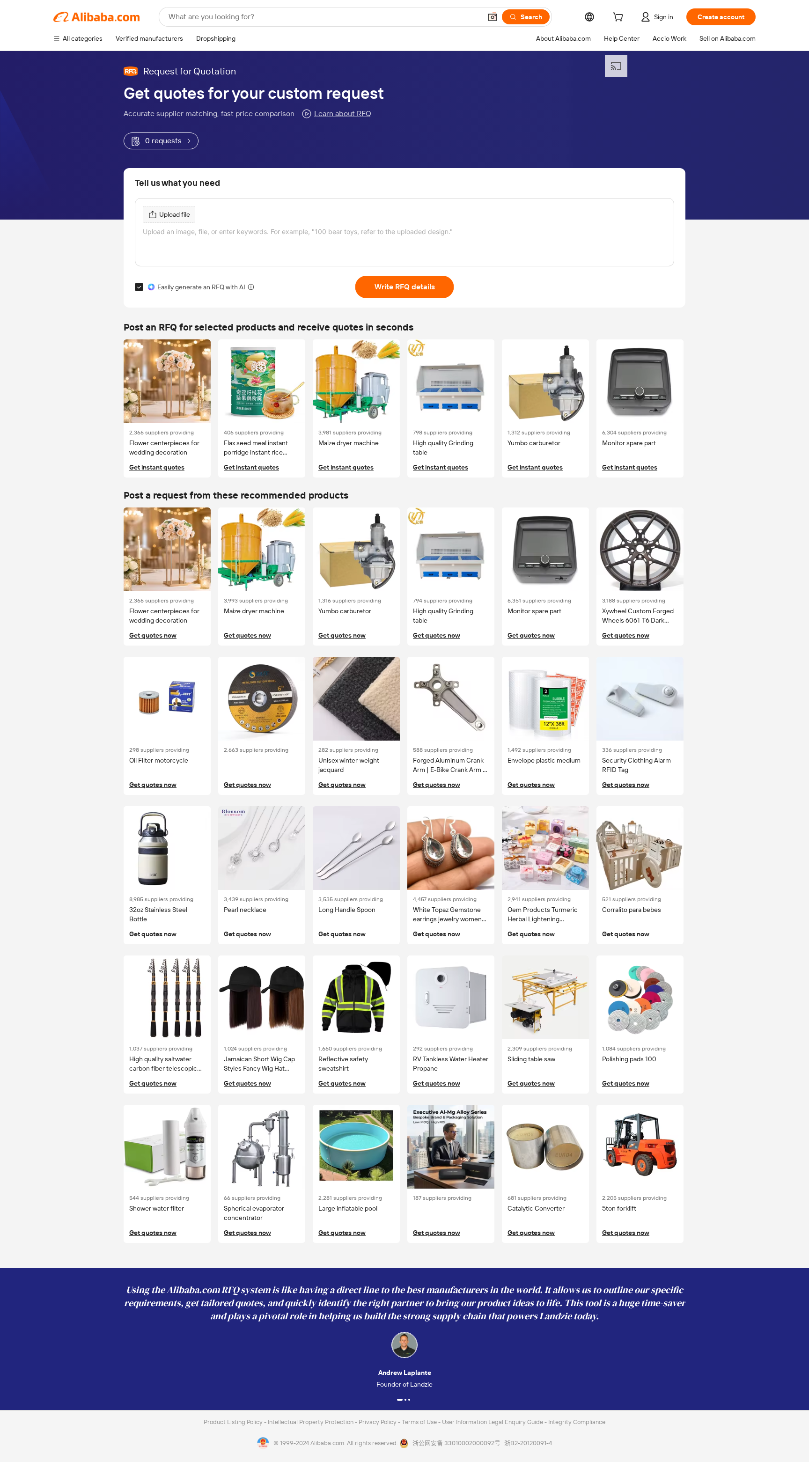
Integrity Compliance (576, 1421)
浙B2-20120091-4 (528, 1443)
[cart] (620, 18)
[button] (492, 16)
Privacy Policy (378, 1421)
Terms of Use (420, 1421)
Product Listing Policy (234, 1421)
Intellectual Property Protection (311, 1421)
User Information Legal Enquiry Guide (492, 1421)
